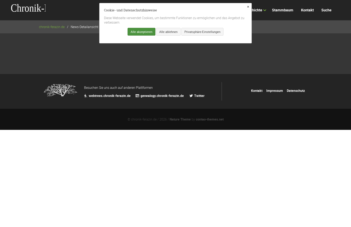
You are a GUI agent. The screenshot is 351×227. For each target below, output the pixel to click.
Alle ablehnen (168, 32)
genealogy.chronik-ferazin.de (162, 95)
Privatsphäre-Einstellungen (202, 32)
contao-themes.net (210, 119)
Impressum (274, 90)
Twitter (199, 95)
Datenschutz (296, 90)
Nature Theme (180, 119)
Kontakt (256, 90)
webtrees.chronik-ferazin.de (109, 95)
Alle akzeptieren (141, 32)
